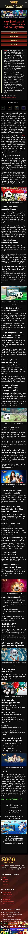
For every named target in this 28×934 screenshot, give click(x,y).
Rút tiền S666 (6, 899)
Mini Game (6, 884)
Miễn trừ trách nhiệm (9, 904)
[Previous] (1, 835)
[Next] (27, 835)
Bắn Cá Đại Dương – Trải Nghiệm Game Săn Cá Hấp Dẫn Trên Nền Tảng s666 (14, 838)
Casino (5, 877)
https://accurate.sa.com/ (8, 97)
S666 (23, 136)
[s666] (14, 2)
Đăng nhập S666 (7, 894)
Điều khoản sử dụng (8, 901)
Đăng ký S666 (7, 892)
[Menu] (26, 2)
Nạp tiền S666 (7, 897)
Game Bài (5, 879)
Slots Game (6, 881)
